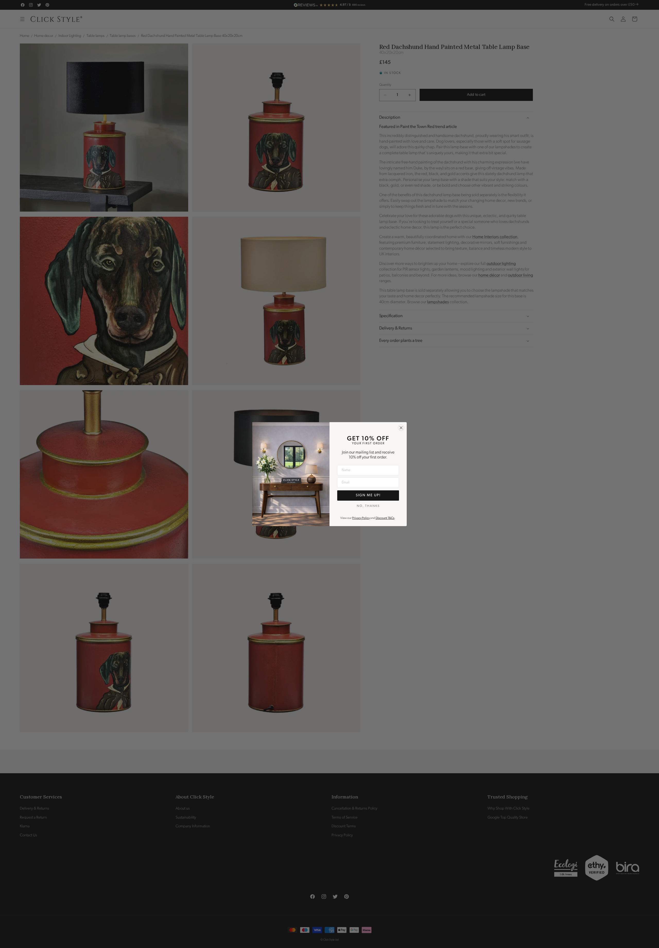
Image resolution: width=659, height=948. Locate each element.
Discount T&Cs (385, 518)
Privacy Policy (361, 518)
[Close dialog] (401, 428)
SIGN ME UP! (368, 495)
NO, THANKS (368, 506)
